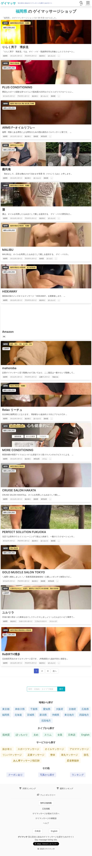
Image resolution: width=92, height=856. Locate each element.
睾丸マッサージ (69, 754)
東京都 (5, 709)
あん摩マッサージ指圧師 (26, 760)
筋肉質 (6, 734)
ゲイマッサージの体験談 (46, 818)
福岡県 (5, 714)
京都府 (72, 709)
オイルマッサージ (54, 749)
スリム (48, 734)
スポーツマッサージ (28, 749)
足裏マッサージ (36, 754)
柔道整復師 (73, 760)
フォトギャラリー (47, 795)
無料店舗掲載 (46, 803)
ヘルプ (46, 823)
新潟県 (43, 714)
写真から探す (47, 774)
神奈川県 (20, 709)
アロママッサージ (79, 749)
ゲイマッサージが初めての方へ (46, 813)
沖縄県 (55, 714)
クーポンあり (15, 774)
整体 (52, 754)
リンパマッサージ (12, 754)
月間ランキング (29, 788)
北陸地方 (46, 720)
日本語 (71, 734)
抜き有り (7, 749)
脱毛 (86, 754)
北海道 (18, 714)
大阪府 (59, 709)
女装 (60, 734)
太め (36, 734)
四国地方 (84, 714)
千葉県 (33, 709)
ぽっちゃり (22, 734)
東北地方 (69, 714)
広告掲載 (46, 808)
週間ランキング (66, 788)
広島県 (85, 709)
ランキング (78, 774)
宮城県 (30, 714)
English (85, 734)
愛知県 (46, 709)
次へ (55, 671)
